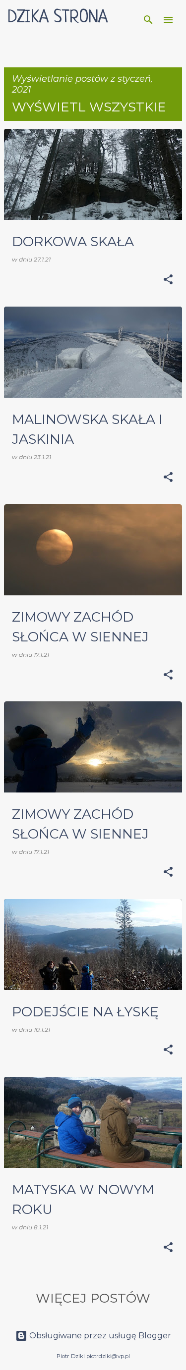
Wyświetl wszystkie (89, 107)
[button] (168, 280)
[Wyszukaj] (148, 20)
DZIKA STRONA (58, 17)
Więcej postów (93, 1298)
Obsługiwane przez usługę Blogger (99, 1335)
